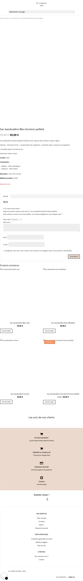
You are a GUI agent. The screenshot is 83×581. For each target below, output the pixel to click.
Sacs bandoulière (14, 18)
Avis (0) (5, 196)
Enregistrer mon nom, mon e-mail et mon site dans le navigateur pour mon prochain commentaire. (38, 251)
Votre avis (7, 222)
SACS (6, 18)
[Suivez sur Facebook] (35, 499)
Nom (5, 237)
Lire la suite (6, 331)
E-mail (6, 245)
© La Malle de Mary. (15, 571)
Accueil (2, 18)
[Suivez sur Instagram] (41, 499)
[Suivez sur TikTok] (47, 499)
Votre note (7, 219)
